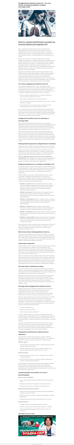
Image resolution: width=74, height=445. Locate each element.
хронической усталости (31, 409)
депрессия (35, 270)
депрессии (28, 329)
